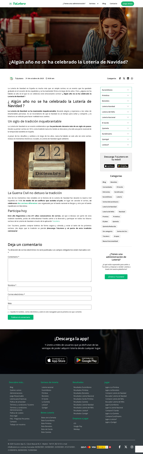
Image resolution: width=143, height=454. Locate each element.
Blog (104, 3)
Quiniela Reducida (109, 226)
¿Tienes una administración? (74, 3)
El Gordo (120, 187)
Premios (105, 217)
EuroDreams (119, 192)
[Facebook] (119, 447)
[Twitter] (126, 447)
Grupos (116, 236)
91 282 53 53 (57, 444)
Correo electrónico (16, 294)
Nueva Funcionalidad (110, 241)
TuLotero (56, 221)
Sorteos (92, 3)
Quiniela (116, 221)
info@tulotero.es (14, 447)
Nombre (12, 285)
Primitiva (116, 217)
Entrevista (106, 192)
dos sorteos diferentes (27, 203)
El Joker (105, 221)
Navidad (122, 212)
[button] (120, 78)
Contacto (113, 3)
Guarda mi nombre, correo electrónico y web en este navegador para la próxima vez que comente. (46, 312)
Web (10, 303)
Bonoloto (114, 182)
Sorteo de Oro (122, 231)
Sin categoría (107, 231)
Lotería (119, 197)
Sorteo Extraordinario (110, 202)
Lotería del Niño (108, 212)
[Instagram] (132, 447)
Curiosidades (107, 187)
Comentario (13, 257)
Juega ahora (127, 4)
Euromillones (107, 197)
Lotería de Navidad (110, 207)
